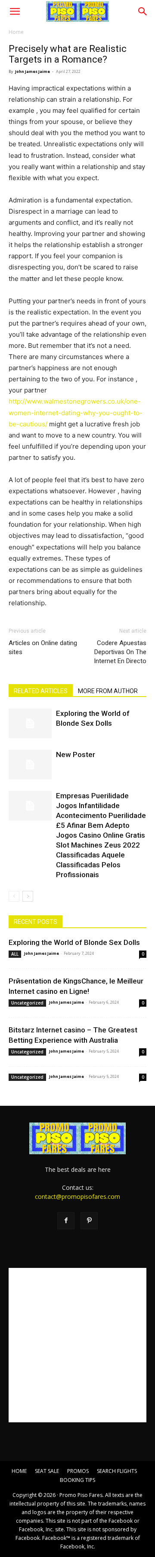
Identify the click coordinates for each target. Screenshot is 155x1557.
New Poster (75, 754)
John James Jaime (32, 71)
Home (16, 32)
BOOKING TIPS (77, 1480)
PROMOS (78, 1471)
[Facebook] (65, 1220)
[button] (14, 11)
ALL (15, 954)
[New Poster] (30, 764)
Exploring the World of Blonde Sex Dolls (74, 942)
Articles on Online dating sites (43, 647)
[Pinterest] (89, 1220)
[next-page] (27, 896)
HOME (19, 1471)
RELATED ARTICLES (41, 691)
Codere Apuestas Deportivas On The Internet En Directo (120, 652)
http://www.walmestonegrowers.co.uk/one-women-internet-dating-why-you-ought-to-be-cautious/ (76, 412)
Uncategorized (27, 1003)
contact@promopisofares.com (77, 1196)
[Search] (143, 11)
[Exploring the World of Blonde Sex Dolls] (30, 723)
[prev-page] (14, 896)
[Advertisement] (77, 1345)
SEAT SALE (47, 1471)
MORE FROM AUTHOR (108, 691)
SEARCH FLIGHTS (117, 1471)
